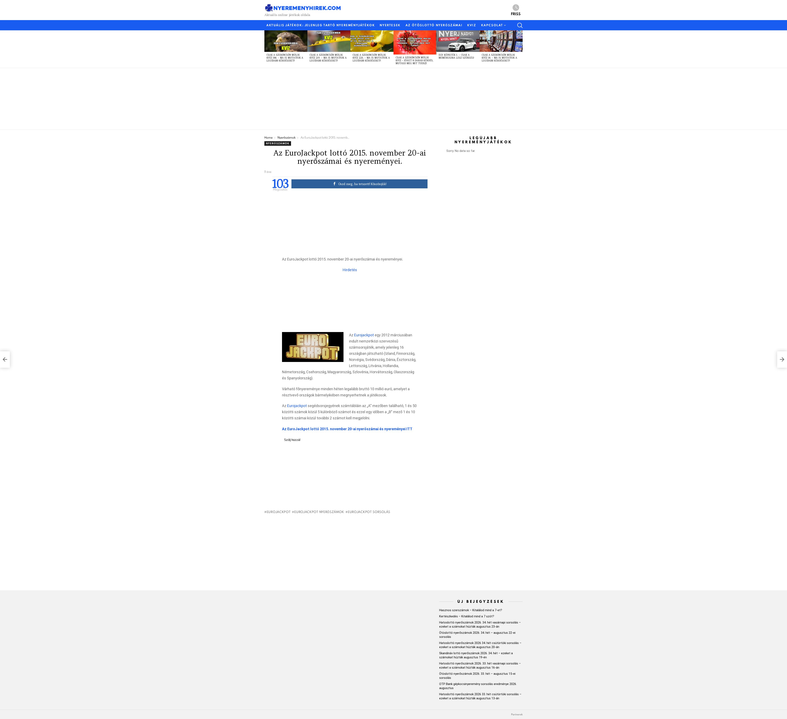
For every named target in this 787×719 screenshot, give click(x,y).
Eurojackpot (364, 335)
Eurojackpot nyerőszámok (319, 512)
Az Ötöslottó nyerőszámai (434, 25)
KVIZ (471, 25)
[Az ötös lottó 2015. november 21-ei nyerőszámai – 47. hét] (782, 359)
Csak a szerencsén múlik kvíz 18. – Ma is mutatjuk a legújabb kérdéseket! (499, 57)
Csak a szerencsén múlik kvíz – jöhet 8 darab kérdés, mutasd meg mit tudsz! (414, 60)
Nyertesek (390, 25)
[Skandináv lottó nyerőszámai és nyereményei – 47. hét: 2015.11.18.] (5, 359)
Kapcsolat (492, 25)
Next (521, 49)
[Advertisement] (387, 98)
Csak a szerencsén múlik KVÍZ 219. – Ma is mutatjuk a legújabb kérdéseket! (328, 57)
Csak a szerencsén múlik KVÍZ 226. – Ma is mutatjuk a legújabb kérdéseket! (371, 57)
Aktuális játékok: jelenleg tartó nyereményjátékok (320, 25)
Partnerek (517, 714)
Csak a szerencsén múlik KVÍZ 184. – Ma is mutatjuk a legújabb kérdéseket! (284, 57)
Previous (266, 49)
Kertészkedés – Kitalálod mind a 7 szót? (466, 616)
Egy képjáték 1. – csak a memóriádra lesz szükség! (456, 56)
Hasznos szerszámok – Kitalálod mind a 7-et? (470, 610)
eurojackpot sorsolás (369, 512)
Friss (516, 13)
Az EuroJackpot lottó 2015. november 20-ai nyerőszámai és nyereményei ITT (347, 429)
